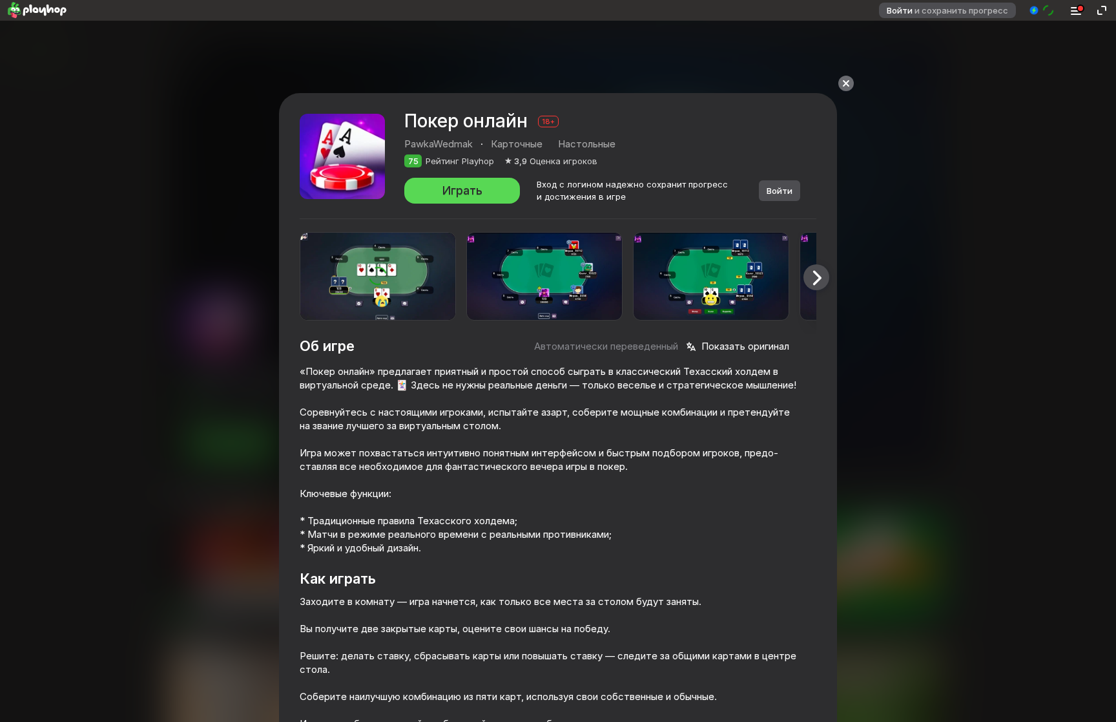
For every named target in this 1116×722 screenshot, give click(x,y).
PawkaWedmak (438, 144)
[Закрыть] (846, 83)
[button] (1042, 10)
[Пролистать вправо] (816, 277)
